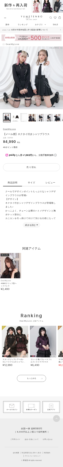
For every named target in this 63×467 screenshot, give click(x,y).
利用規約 (47, 453)
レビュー (50, 182)
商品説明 (12, 182)
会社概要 (16, 453)
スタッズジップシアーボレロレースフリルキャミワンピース (13, 361)
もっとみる (31, 378)
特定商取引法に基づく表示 (31, 453)
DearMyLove (9, 129)
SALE (55, 24)
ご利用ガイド (15, 439)
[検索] (51, 17)
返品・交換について (32, 439)
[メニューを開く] (5, 18)
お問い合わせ (48, 439)
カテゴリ (39, 24)
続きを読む (30, 225)
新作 (7, 24)
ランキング (23, 24)
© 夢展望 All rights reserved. (31, 460)
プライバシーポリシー (32, 456)
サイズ (31, 182)
